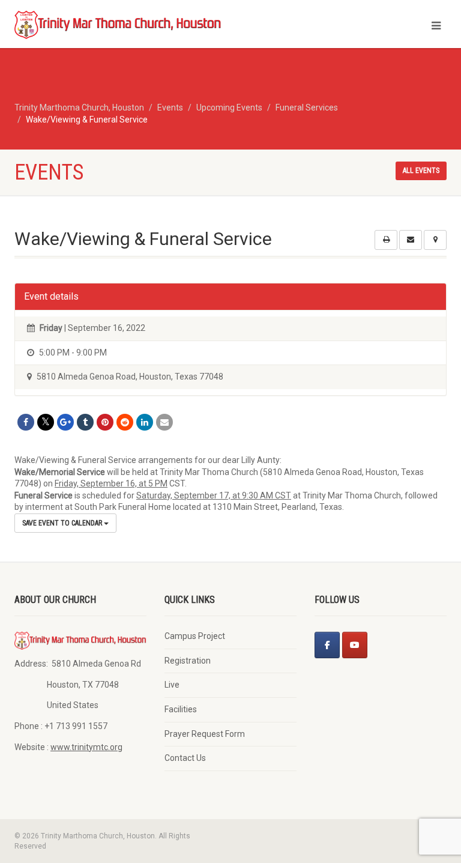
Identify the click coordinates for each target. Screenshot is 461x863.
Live (171, 684)
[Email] (164, 422)
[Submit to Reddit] (124, 422)
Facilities (180, 709)
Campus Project (194, 636)
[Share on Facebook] (25, 422)
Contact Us (185, 758)
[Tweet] (45, 422)
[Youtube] (354, 645)
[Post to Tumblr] (85, 422)
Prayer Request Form (204, 734)
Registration (187, 660)
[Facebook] (327, 645)
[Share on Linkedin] (144, 422)
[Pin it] (105, 422)
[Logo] (117, 24)
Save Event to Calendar (63, 523)
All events (421, 170)
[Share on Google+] (65, 422)
